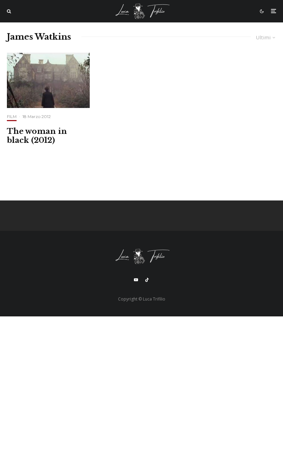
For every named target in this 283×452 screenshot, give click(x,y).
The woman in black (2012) (37, 136)
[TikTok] (147, 279)
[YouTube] (136, 279)
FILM (12, 116)
